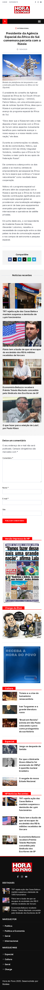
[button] (39, 21)
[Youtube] (41, 2)
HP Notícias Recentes (16, 793)
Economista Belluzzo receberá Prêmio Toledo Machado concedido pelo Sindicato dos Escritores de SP (20, 390)
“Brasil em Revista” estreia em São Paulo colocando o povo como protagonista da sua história (29, 726)
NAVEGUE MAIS (9, 947)
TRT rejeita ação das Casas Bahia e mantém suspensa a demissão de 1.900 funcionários (20, 314)
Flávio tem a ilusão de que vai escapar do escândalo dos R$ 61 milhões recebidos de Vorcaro (22, 352)
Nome (5, 488)
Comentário (7, 458)
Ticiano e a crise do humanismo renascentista (29, 696)
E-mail (5, 499)
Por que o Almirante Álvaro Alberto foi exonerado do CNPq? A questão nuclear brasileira (29, 765)
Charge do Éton (13, 608)
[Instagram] (38, 2)
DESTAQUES (8, 883)
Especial (9, 741)
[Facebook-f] (35, 2)
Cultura (9, 688)
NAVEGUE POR (9, 919)
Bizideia (5, 984)
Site (4, 509)
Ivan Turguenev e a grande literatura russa (28, 709)
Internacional (23, 28)
